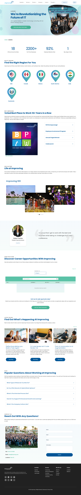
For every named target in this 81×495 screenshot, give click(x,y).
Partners (34, 2)
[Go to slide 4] (41, 214)
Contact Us (65, 2)
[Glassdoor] (8, 480)
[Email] (5, 477)
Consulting (47, 473)
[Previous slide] (5, 195)
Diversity (57, 474)
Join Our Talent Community (40, 307)
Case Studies (37, 473)
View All (74, 268)
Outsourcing (47, 469)
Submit (59, 454)
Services (28, 2)
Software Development (49, 471)
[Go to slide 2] (39, 214)
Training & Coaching (49, 474)
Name (47, 429)
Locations (68, 469)
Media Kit (68, 471)
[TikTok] (14, 480)
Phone (47, 439)
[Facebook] (14, 477)
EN (75, 2)
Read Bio (18, 243)
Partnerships (37, 471)
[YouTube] (11, 480)
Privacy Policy (50, 489)
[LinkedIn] (8, 477)
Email (47, 434)
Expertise (21, 2)
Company (40, 2)
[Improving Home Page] (8, 468)
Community (47, 476)
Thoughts (53, 2)
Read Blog (11, 359)
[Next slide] (76, 195)
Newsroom (45, 489)
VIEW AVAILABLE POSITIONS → (20, 27)
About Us (57, 469)
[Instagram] (5, 480)
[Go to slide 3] (40, 214)
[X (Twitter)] (11, 477)
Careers (46, 2)
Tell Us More (48, 445)
